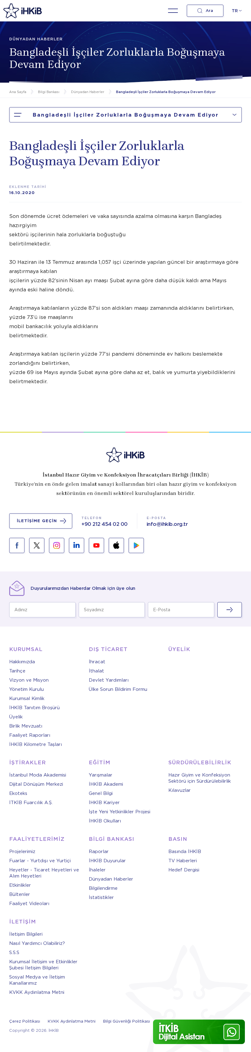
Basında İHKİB (184, 851)
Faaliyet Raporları (29, 735)
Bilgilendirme (103, 888)
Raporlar (99, 851)
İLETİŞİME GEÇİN (37, 521)
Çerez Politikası (24, 1021)
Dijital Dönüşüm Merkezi (36, 784)
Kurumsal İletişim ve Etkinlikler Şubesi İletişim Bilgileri (43, 965)
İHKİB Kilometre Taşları (35, 744)
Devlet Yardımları (109, 680)
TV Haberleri (182, 860)
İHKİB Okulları (105, 821)
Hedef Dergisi (183, 870)
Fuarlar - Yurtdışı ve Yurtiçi (40, 860)
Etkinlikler (20, 885)
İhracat (97, 662)
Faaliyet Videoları (29, 903)
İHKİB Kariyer (104, 802)
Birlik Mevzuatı (25, 726)
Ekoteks (18, 793)
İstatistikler (101, 897)
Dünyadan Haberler (111, 879)
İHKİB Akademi (106, 784)
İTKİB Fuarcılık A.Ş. (31, 802)
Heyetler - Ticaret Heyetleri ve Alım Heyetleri (44, 873)
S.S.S (14, 952)
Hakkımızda (22, 662)
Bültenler (19, 894)
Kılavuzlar (179, 790)
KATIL (229, 609)
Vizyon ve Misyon (29, 680)
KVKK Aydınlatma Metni (36, 992)
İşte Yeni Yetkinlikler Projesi (119, 811)
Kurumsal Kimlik (26, 698)
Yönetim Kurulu (26, 689)
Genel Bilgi (101, 793)
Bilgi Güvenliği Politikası (126, 1021)
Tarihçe (17, 671)
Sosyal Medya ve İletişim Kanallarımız (37, 980)
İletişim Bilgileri (26, 934)
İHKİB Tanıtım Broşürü (34, 707)
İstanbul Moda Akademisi (37, 775)
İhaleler (97, 870)
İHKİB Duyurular (107, 860)
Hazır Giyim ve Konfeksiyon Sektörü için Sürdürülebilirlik (199, 778)
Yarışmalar (100, 775)
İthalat (96, 671)
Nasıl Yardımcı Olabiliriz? (37, 943)
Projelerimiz (22, 851)
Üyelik (16, 717)
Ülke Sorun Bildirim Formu (118, 689)
